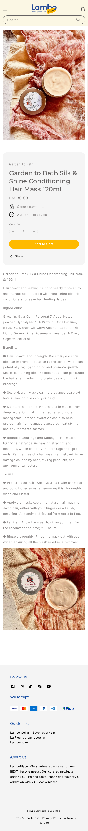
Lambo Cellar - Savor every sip (32, 732)
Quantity (15, 224)
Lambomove (19, 742)
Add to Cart (44, 244)
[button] (5, 8)
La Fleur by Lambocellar (27, 737)
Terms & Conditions (26, 818)
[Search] (78, 20)
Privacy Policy (51, 818)
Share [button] (19, 256)
